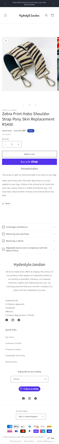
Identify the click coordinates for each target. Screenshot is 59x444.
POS (22, 437)
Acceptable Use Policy (15, 355)
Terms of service (15, 441)
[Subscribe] (45, 379)
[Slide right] (36, 105)
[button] (5, 15)
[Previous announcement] (5, 4)
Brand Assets (11, 362)
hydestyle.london (14, 437)
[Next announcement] (54, 4)
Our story (9, 337)
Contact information (44, 441)
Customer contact (13, 343)
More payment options (29, 168)
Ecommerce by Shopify (36, 437)
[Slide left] (23, 105)
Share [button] (7, 203)
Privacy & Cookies (13, 349)
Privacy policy (29, 441)
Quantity (5, 139)
